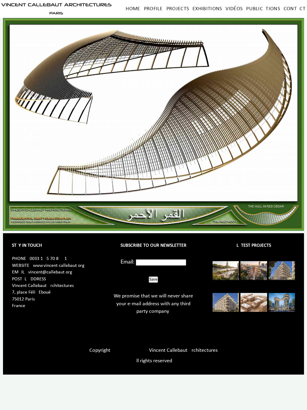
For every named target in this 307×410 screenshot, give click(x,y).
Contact (295, 9)
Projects (177, 9)
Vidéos (234, 9)
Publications (263, 9)
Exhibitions (207, 9)
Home (133, 9)
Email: (128, 262)
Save (153, 279)
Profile (153, 9)
